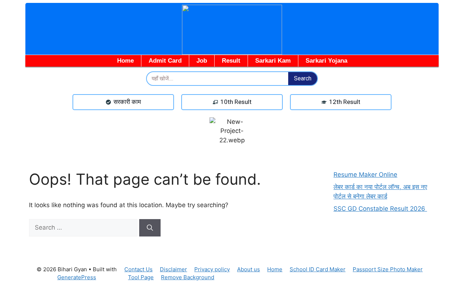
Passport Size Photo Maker (388, 269)
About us (248, 269)
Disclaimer (173, 269)
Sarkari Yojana (326, 60)
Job (201, 60)
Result (231, 60)
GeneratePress (76, 277)
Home (125, 60)
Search (302, 78)
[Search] (150, 227)
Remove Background (187, 277)
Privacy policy (212, 269)
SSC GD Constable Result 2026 (380, 208)
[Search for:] (84, 227)
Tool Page (141, 277)
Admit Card (165, 60)
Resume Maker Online (365, 174)
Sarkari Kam (273, 60)
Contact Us (138, 269)
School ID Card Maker (317, 269)
